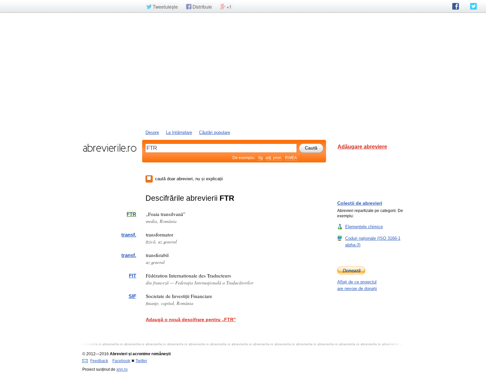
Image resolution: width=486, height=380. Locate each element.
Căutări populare (214, 132)
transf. (128, 234)
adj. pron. (273, 157)
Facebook (121, 361)
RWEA (291, 157)
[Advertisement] (243, 70)
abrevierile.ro (110, 148)
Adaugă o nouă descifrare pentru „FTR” (191, 319)
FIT (132, 275)
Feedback (99, 361)
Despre (152, 132)
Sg (260, 157)
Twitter (141, 361)
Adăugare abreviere (362, 146)
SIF (132, 296)
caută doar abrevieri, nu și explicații (189, 178)
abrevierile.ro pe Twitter (473, 6)
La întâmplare (179, 132)
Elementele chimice (364, 226)
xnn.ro (122, 369)
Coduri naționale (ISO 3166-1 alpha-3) (372, 241)
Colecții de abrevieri (359, 203)
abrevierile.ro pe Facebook (455, 6)
